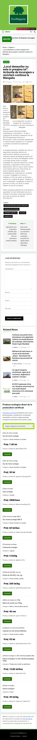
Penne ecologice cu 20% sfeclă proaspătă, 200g (18, 660)
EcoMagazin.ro (21, 733)
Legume (12, 551)
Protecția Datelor (15, 736)
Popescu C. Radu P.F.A (23, 701)
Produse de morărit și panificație (19, 664)
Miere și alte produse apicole (18, 606)
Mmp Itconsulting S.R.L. (23, 504)
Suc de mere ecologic (11, 436)
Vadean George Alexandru (24, 532)
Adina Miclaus (18, 364)
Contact (24, 736)
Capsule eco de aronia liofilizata (14, 631)
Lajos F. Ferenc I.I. (21, 616)
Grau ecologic (8, 492)
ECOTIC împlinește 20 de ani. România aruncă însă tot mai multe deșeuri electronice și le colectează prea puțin (23, 388)
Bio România (27, 719)
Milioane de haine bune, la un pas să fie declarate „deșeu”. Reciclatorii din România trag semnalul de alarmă (22, 355)
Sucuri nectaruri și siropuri (17, 439)
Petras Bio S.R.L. (21, 673)
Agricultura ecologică (10, 413)
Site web (8, 308)
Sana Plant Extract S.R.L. (23, 588)
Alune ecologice (9, 689)
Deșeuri (6, 62)
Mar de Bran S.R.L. (21, 449)
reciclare (22, 213)
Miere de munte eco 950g (12, 603)
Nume (7, 292)
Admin (16, 347)
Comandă (7, 454)
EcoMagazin (8, 82)
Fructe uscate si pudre (16, 578)
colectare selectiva (10, 213)
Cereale (11, 495)
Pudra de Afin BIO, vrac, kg (12, 575)
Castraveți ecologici (10, 547)
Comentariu (9, 269)
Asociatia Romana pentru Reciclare (16, 205)
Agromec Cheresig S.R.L (23, 476)
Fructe (11, 692)
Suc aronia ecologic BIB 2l (12, 519)
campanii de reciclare (11, 209)
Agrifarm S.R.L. (20, 560)
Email (7, 300)
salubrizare (8, 216)
